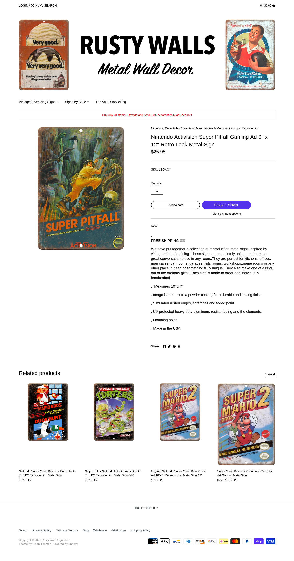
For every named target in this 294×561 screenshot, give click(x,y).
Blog (86, 530)
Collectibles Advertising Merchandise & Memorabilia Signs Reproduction (212, 128)
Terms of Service (67, 530)
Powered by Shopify (65, 543)
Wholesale (100, 530)
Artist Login (118, 530)
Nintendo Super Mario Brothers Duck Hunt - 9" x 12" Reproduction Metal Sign (47, 473)
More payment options (226, 213)
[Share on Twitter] (169, 346)
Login (23, 5)
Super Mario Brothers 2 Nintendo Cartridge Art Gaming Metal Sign (245, 473)
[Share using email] (179, 346)
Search (23, 530)
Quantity (156, 183)
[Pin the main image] (174, 346)
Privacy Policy (42, 530)
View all (270, 374)
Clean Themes (41, 543)
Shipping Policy (140, 530)
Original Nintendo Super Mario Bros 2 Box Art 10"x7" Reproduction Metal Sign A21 (178, 473)
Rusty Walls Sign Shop (56, 540)
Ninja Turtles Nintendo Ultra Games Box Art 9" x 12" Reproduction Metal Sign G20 (113, 473)
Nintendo (157, 128)
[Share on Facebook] (164, 346)
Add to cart (175, 205)
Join (34, 5)
